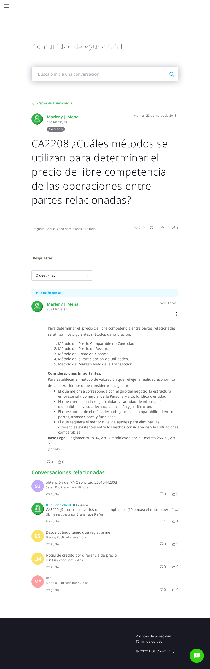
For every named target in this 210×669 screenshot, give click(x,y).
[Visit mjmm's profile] (37, 119)
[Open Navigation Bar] (8, 6)
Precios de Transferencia (54, 103)
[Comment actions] (176, 314)
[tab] (43, 258)
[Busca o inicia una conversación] (171, 74)
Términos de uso (149, 641)
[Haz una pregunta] (197, 656)
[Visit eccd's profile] (38, 509)
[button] (139, 227)
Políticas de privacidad (153, 636)
